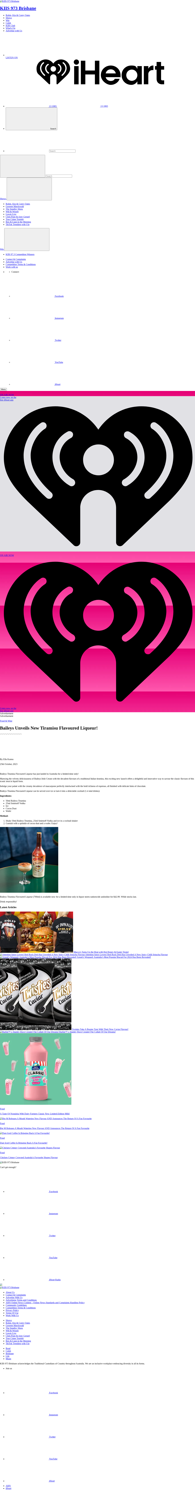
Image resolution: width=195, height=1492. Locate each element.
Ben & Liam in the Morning (18, 222)
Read (8, 1348)
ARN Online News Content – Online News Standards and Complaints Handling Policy (45, 1302)
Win (7, 20)
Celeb (8, 23)
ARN (8, 1486)
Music (8, 1358)
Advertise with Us (14, 30)
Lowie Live (11, 214)
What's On (10, 28)
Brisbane (10, 1353)
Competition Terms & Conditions (21, 264)
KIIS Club (10, 25)
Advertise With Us (14, 1297)
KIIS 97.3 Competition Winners (20, 254)
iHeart (8, 1488)
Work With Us (12, 1315)
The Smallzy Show (14, 209)
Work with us (12, 267)
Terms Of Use (12, 1313)
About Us (10, 1292)
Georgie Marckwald (15, 206)
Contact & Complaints (16, 259)
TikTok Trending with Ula (17, 224)
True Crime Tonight (15, 219)
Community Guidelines (16, 1305)
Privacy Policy (12, 1310)
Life (7, 1356)
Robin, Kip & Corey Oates (18, 15)
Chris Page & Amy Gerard (18, 217)
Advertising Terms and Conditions (21, 1300)
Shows (9, 18)
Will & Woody (12, 211)
